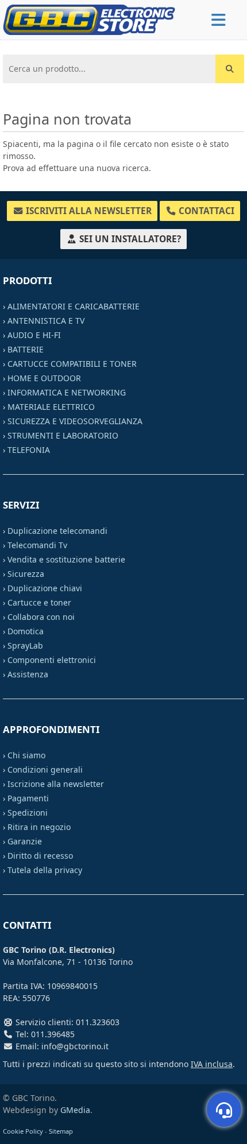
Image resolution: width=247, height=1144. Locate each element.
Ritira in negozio (39, 826)
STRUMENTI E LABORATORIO (62, 435)
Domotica (25, 631)
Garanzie (24, 841)
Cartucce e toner (39, 602)
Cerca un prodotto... (44, 63)
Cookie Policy (23, 1131)
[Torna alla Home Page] (89, 18)
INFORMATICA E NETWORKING (66, 392)
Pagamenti (28, 798)
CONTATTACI (205, 211)
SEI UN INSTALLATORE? (129, 239)
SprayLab (25, 645)
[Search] (229, 69)
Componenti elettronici (51, 659)
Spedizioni (27, 812)
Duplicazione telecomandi (57, 530)
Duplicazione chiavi (44, 588)
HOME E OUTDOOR (44, 378)
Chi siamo (26, 755)
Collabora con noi (41, 616)
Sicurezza (25, 573)
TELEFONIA (28, 449)
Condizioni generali (45, 769)
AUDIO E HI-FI (34, 334)
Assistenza (27, 674)
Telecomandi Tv (37, 545)
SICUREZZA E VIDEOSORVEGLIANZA (74, 421)
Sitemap (61, 1131)
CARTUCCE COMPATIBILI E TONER (72, 363)
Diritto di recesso (40, 855)
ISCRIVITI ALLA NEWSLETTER (88, 211)
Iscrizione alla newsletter (55, 783)
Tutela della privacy (44, 869)
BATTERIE (25, 349)
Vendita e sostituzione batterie (66, 559)
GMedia (75, 1109)
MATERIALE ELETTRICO (51, 406)
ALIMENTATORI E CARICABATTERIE (73, 306)
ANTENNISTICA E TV (45, 320)
